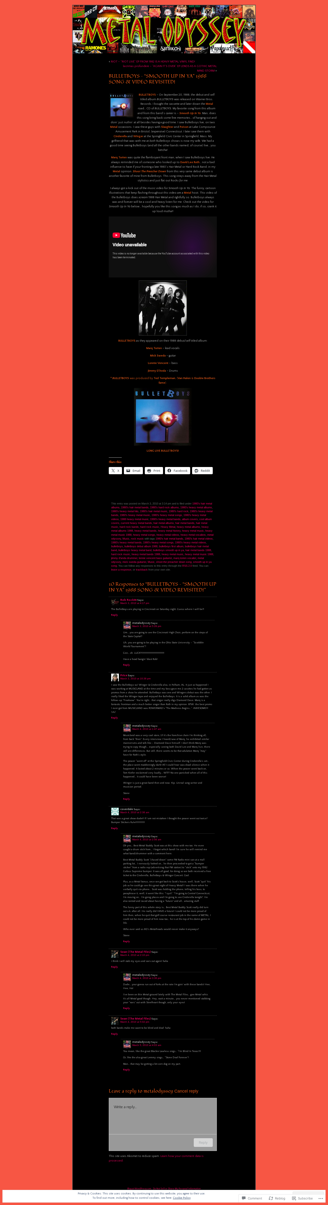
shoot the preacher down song (174, 561)
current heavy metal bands (136, 523)
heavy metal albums (188, 526)
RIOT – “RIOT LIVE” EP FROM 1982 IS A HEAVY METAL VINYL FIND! (153, 61)
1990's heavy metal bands (165, 519)
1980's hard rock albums (164, 507)
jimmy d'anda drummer (124, 558)
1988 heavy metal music (134, 519)
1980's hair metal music (153, 511)
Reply (114, 615)
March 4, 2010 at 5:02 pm (134, 1022)
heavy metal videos (168, 534)
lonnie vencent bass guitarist (155, 558)
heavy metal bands (145, 530)
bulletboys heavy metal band (135, 550)
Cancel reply (186, 1091)
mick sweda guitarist (134, 561)
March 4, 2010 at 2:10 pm (134, 955)
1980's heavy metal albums (196, 507)
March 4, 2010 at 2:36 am (134, 812)
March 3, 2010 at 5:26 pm (146, 626)
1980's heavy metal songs (167, 515)
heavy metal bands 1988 (146, 554)
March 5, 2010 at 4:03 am (146, 1045)
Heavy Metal (168, 526)
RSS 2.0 (187, 565)
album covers (190, 519)
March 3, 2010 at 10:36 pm (135, 678)
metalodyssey (158, 1091)
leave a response (121, 569)
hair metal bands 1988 (198, 550)
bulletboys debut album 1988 (141, 546)
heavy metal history (169, 530)
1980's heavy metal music (135, 515)
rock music (137, 538)
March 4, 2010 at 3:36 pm (146, 978)
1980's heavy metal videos (190, 542)
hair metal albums (163, 523)
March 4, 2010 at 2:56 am (146, 839)
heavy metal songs (144, 534)
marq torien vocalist (184, 558)
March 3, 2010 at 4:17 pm (134, 603)
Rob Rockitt (128, 600)
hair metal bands (184, 523)
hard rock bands (129, 526)
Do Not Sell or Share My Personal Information (177, 1188)
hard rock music (149, 526)
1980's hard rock (178, 511)
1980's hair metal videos (199, 538)
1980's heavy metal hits (125, 511)
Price (123, 675)
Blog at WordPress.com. (139, 1188)
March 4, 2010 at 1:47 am (146, 729)
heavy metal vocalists (193, 534)
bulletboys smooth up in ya (168, 550)
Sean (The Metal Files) (135, 951)
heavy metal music (193, 530)
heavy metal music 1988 (199, 554)
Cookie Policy (182, 1197)
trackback (142, 569)
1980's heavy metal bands (126, 542)
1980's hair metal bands (135, 507)
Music (125, 538)
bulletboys (117, 546)
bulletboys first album (171, 546)
